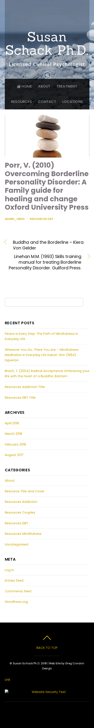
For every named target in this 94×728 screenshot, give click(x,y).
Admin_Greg (15, 219)
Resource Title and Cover (24, 491)
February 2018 (15, 444)
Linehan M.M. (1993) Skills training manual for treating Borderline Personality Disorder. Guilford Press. (43, 262)
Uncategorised (16, 544)
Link (7, 679)
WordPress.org (16, 602)
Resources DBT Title (20, 397)
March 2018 (13, 434)
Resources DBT (42, 219)
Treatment (67, 86)
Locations (72, 101)
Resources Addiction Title (25, 387)
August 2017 (14, 455)
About (44, 86)
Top (89, 722)
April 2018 (12, 423)
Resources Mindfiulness (23, 534)
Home (26, 86)
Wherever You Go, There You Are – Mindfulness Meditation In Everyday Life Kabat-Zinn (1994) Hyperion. (41, 355)
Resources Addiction (21, 502)
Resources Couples (20, 512)
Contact (47, 101)
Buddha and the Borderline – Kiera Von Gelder (48, 245)
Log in (9, 570)
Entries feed (14, 580)
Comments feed (18, 591)
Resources (21, 101)
